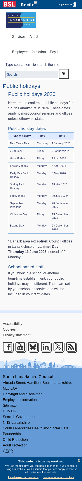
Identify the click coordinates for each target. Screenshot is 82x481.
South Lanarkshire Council (28, 376)
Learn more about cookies (58, 477)
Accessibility (12, 324)
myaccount (65, 4)
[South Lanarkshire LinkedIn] (45, 347)
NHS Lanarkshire (16, 422)
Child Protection (15, 439)
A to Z (34, 36)
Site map (10, 405)
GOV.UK (9, 411)
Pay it (54, 52)
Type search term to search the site (32, 64)
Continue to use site (23, 477)
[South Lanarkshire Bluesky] (32, 347)
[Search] (64, 74)
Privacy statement (16, 335)
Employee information (29, 52)
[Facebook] (6, 347)
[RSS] (70, 347)
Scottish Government (19, 417)
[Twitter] (57, 347)
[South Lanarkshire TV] (19, 347)
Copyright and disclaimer (22, 394)
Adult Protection (15, 445)
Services (19, 36)
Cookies (9, 329)
